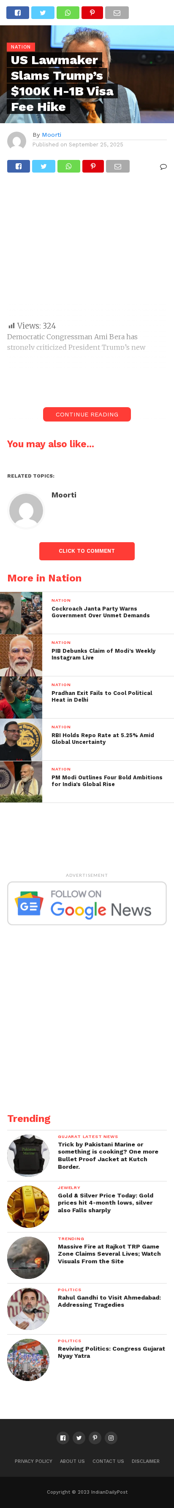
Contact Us (108, 1461)
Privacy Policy (33, 1461)
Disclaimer (146, 1461)
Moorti (51, 134)
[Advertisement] (87, 250)
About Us (72, 1461)
